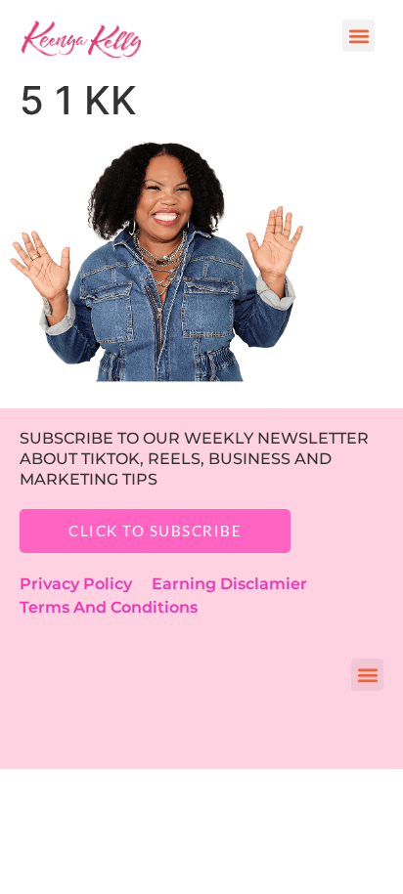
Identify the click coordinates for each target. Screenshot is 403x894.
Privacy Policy (86, 584)
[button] (358, 36)
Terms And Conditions (109, 607)
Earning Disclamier (243, 584)
